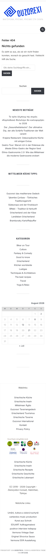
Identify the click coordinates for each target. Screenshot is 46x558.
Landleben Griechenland (23, 216)
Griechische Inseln (23, 401)
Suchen (23, 86)
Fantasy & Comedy (23, 253)
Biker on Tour (23, 245)
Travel (23, 281)
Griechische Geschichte (23, 473)
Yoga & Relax (23, 285)
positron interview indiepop (23, 528)
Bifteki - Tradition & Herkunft (23, 208)
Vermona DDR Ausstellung (23, 540)
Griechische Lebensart (23, 477)
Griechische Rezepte (23, 469)
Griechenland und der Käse (23, 212)
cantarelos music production (23, 516)
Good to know (23, 257)
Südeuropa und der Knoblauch (23, 204)
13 (23, 324)
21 (29, 330)
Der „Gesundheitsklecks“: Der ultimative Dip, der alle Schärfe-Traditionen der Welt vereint (23, 130)
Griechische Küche (23, 397)
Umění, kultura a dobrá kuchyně (23, 512)
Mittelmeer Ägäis (23, 405)
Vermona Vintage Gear (23, 532)
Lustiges (23, 269)
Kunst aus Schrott (23, 520)
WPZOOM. (24, 553)
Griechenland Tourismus (23, 413)
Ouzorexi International (23, 421)
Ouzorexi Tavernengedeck (23, 409)
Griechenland (23, 261)
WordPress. (19, 550)
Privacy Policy (23, 429)
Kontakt (23, 425)
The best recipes (23, 277)
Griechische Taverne (23, 417)
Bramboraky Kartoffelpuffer (23, 220)
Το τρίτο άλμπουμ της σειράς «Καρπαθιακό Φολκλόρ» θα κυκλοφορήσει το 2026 (23, 120)
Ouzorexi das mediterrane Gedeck (23, 193)
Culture (23, 249)
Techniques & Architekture (23, 273)
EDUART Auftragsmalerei (23, 524)
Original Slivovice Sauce (23, 536)
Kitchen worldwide (23, 265)
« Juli (21, 345)
